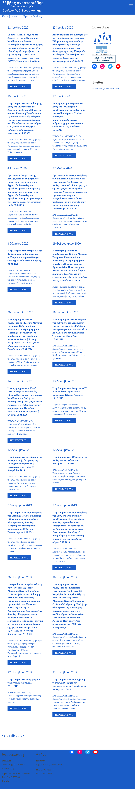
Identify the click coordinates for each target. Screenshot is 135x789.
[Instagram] (102, 66)
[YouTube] (118, 66)
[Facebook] (94, 66)
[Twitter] (110, 66)
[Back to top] (2, 786)
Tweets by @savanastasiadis (105, 88)
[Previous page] (2, 735)
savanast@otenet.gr (18, 781)
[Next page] (23, 735)
